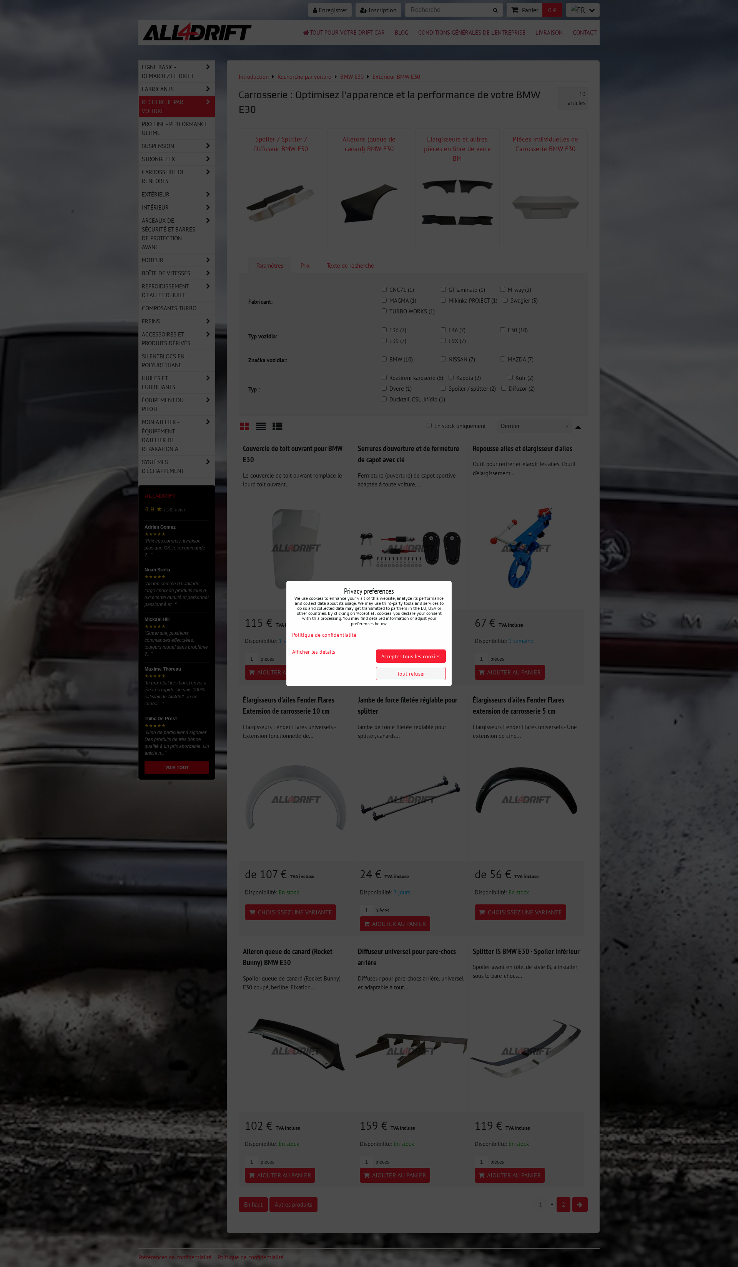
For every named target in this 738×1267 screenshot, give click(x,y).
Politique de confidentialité (324, 634)
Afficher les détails (313, 652)
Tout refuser (411, 673)
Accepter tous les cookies (410, 656)
